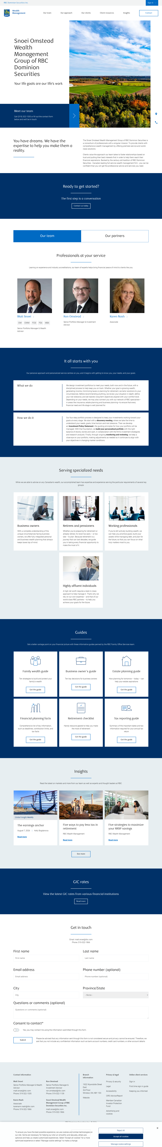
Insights (126, 13)
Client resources (107, 13)
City (16, 988)
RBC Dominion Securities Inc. (16, 3)
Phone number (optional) (101, 970)
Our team (47, 13)
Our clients (86, 13)
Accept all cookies (120, 1132)
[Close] (157, 1124)
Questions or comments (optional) (39, 1003)
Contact (148, 13)
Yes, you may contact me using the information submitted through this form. (54, 1030)
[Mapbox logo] (19, 1090)
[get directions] (81, 1069)
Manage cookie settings (121, 1140)
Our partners (115, 236)
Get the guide (35, 690)
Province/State (94, 988)
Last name (91, 951)
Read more (22, 837)
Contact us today (81, 206)
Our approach (66, 13)
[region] (81, 1071)
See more (81, 854)
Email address (24, 970)
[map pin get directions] (81, 1069)
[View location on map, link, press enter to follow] (81, 1071)
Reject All (121, 1126)
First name (21, 951)
